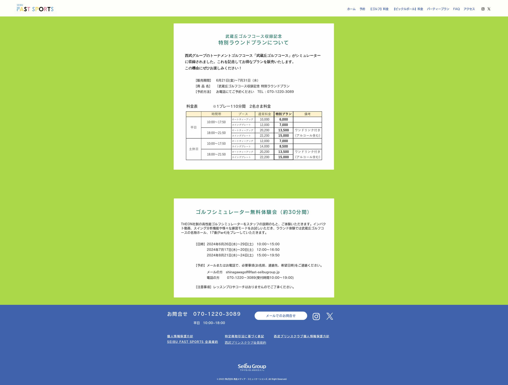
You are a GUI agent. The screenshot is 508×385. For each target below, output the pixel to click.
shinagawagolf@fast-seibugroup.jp (253, 272)
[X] (489, 9)
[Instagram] (483, 9)
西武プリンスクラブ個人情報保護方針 (302, 336)
